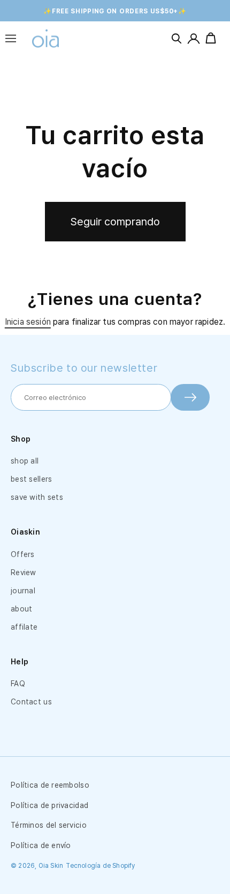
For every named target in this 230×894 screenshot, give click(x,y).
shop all (25, 461)
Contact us (31, 701)
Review (23, 572)
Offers (23, 554)
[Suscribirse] (190, 397)
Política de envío (41, 845)
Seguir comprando (115, 221)
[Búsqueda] (176, 38)
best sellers (31, 479)
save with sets (37, 497)
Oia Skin (51, 865)
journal (23, 590)
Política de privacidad (49, 805)
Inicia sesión (28, 322)
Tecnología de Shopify (100, 865)
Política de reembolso (50, 785)
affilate (24, 627)
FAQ (18, 683)
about (21, 609)
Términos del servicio (49, 825)
